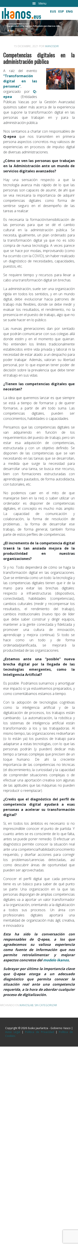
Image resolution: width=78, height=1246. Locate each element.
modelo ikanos (56, 960)
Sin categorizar (45, 1005)
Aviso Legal (12, 1032)
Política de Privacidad (39, 1032)
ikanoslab (26, 1005)
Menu (42, 3)
